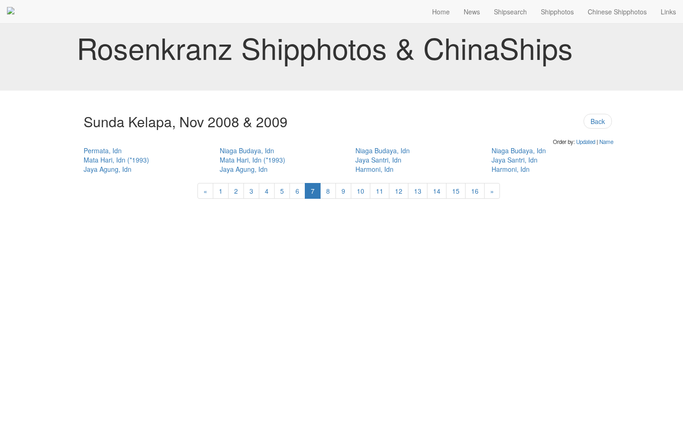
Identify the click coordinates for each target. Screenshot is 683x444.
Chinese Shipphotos (617, 11)
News (472, 11)
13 (417, 191)
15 (456, 191)
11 (379, 191)
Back (598, 121)
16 (475, 191)
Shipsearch (510, 11)
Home (441, 11)
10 (360, 191)
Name (606, 141)
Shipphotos (557, 11)
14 (436, 191)
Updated (585, 141)
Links (668, 11)
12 (398, 191)
